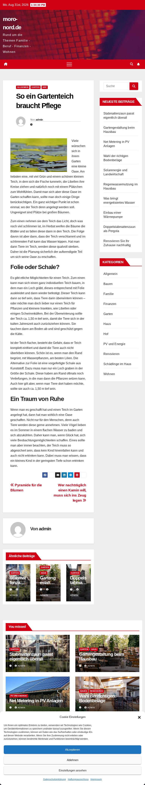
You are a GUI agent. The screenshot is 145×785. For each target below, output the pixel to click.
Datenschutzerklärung (54, 779)
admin (39, 119)
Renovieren (111, 354)
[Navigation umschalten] (69, 64)
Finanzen (109, 303)
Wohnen (109, 374)
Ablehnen (72, 760)
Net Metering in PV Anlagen (36, 700)
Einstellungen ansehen (72, 770)
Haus (43, 573)
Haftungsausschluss (78, 779)
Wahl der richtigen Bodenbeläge (97, 698)
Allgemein (22, 87)
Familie (108, 293)
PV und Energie (114, 344)
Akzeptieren (72, 749)
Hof (45, 87)
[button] (139, 717)
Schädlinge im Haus (117, 364)
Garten (35, 87)
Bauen (108, 283)
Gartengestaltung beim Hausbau (101, 656)
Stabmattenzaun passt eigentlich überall (31, 656)
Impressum (96, 779)
